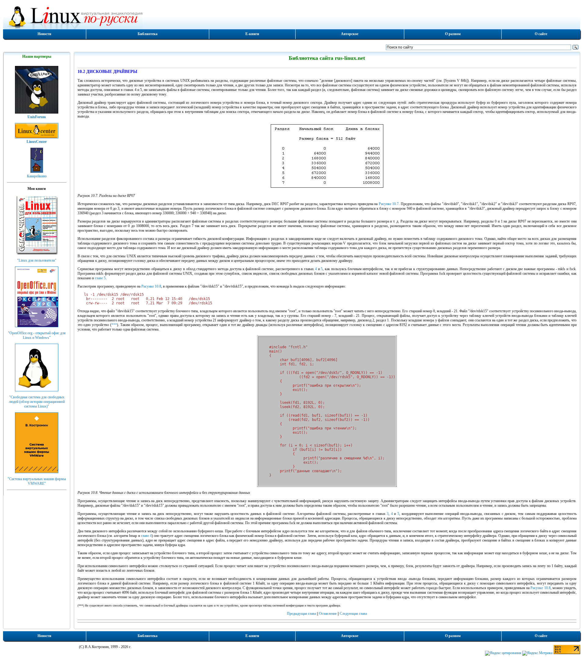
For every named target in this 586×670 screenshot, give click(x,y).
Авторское (349, 34)
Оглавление (328, 613)
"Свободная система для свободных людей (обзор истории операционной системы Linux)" (37, 401)
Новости (44, 34)
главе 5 (100, 278)
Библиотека (147, 34)
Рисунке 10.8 (151, 286)
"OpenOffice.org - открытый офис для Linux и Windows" (37, 335)
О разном (453, 34)
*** (114, 325)
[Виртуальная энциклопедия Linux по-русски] (291, 16)
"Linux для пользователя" (36, 260)
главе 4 (146, 536)
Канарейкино (37, 176)
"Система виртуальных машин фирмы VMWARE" (37, 481)
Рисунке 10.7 (389, 204)
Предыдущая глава (301, 613)
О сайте (541, 34)
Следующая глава (353, 613)
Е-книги (252, 34)
